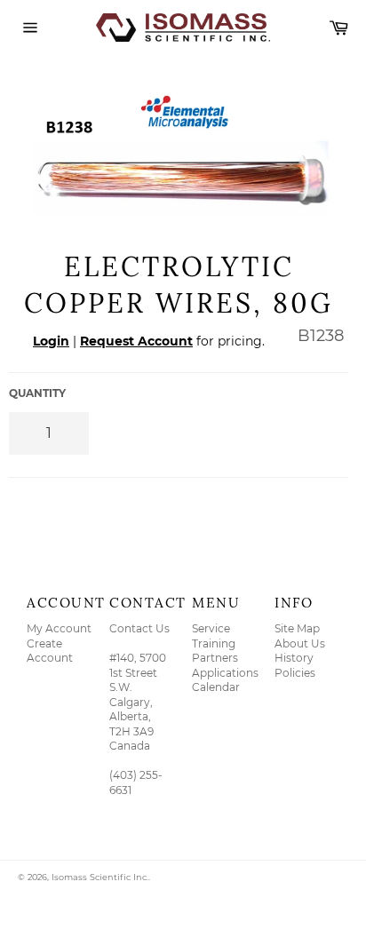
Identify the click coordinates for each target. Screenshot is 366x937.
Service (211, 628)
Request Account (136, 341)
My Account (59, 628)
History (294, 657)
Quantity (37, 393)
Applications (225, 672)
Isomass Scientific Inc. (100, 877)
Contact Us (139, 628)
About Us (299, 643)
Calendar (216, 687)
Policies (294, 672)
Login (51, 341)
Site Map (297, 628)
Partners (215, 657)
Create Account (50, 651)
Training (213, 643)
